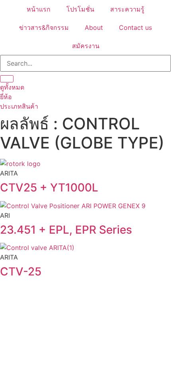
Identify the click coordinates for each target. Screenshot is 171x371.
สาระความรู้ (127, 9)
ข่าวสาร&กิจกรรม (44, 27)
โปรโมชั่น (80, 9)
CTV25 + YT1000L (49, 187)
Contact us (135, 27)
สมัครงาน (85, 46)
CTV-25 (20, 271)
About (94, 27)
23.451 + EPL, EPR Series (66, 229)
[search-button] (7, 78)
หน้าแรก (39, 9)
